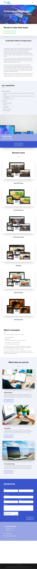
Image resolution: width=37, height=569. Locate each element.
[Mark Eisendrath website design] (18, 306)
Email (5, 499)
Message (5, 504)
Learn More (9, 400)
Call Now (18, 144)
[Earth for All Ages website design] (18, 279)
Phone (20, 499)
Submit (30, 518)
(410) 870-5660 (9, 567)
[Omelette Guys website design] (18, 196)
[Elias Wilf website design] (18, 169)
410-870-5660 (7, 138)
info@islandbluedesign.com (11, 535)
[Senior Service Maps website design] (18, 223)
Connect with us (6, 73)
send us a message (14, 352)
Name (5, 488)
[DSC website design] (18, 252)
